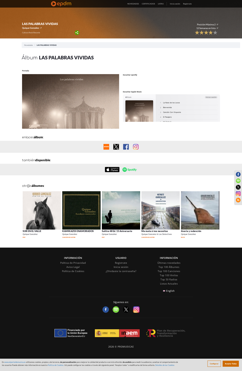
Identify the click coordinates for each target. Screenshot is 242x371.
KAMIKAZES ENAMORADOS (78, 231)
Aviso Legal (73, 267)
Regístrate (187, 4)
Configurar (214, 364)
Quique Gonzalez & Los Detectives (156, 234)
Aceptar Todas (231, 364)
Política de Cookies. (56, 365)
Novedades (28, 45)
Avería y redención (191, 231)
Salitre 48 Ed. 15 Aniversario (117, 231)
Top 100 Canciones (169, 271)
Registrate (121, 262)
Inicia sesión (175, 4)
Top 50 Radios (168, 279)
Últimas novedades (168, 262)
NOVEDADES (133, 4)
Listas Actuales (169, 283)
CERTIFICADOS (148, 4)
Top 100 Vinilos (169, 275)
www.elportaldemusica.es (15, 362)
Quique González (30, 27)
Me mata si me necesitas (154, 231)
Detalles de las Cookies (164, 365)
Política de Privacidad (73, 262)
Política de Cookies (73, 271)
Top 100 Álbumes (169, 267)
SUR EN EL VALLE (32, 231)
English (170, 290)
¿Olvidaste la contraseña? (121, 271)
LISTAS (161, 4)
